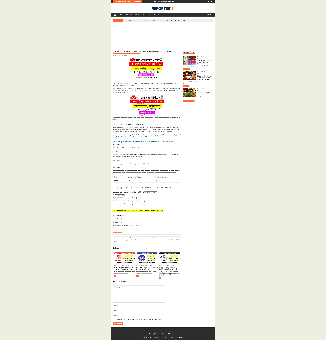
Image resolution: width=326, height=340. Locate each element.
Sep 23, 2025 (140, 265)
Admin (125, 55)
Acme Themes (179, 337)
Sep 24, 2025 (118, 265)
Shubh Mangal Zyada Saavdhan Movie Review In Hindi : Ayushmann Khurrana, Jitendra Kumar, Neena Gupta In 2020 (130, 240)
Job (114, 232)
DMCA (149, 15)
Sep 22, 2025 (163, 265)
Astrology (186, 85)
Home (120, 15)
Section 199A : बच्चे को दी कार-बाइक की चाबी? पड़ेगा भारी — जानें (147, 1)
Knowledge (191, 101)
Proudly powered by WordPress (151, 337)
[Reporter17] (115, 14)
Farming (186, 101)
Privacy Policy (139, 15)
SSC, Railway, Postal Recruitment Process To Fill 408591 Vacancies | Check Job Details (143, 142)
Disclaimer (156, 15)
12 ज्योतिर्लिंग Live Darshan (171, 1)
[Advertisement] (163, 35)
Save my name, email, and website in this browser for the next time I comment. (138, 319)
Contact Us (128, 15)
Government (187, 69)
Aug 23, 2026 (201, 56)
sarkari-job (119, 232)
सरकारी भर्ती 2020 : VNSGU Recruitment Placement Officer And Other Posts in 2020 (165, 239)
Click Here (126, 215)
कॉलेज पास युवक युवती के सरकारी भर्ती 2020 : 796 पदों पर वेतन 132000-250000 (142, 188)
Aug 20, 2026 (201, 88)
